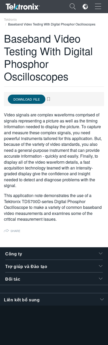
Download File (26, 99)
